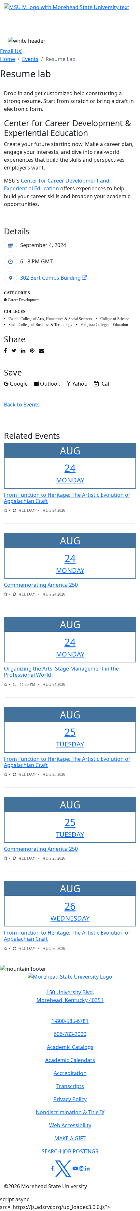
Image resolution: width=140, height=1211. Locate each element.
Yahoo (80, 383)
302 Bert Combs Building (51, 277)
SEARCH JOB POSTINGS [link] (70, 1151)
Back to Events (22, 404)
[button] (70, 980)
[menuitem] (7, 59)
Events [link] (30, 59)
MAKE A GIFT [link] (70, 1138)
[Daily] (14, 510)
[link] (70, 996)
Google (19, 383)
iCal (104, 383)
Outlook (51, 383)
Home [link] (7, 59)
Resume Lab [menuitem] (61, 59)
